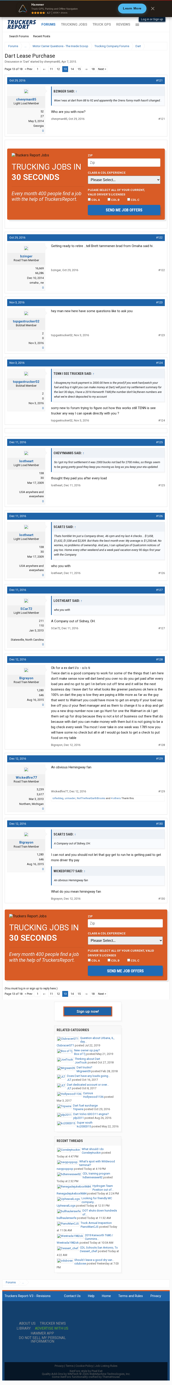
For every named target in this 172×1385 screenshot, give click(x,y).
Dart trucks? (84, 1067)
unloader (70, 798)
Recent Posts (41, 36)
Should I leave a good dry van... (94, 1260)
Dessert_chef (88, 1251)
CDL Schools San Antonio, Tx (99, 1247)
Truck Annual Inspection (96, 1223)
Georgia (38, 125)
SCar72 (26, 609)
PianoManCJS (90, 1226)
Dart (26, 61)
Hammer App (42, 1333)
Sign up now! (88, 1011)
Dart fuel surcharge (85, 1105)
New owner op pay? (87, 1050)
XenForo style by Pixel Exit (86, 1371)
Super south (84, 1122)
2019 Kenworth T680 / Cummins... (99, 1237)
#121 (159, 80)
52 (42, 111)
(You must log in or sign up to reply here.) (31, 988)
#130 (159, 823)
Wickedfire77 (26, 778)
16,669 (39, 268)
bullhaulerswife (66, 1218)
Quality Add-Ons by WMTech (86, 1374)
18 (93, 69)
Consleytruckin (91, 1152)
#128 (159, 659)
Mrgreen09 (83, 1071)
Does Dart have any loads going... (88, 1076)
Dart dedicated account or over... (88, 1084)
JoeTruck (81, 1062)
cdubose (80, 1263)
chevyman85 (52, 61)
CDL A (95, 200)
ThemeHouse (111, 1376)
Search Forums (19, 36)
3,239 (40, 789)
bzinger (26, 256)
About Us (27, 1323)
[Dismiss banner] (153, 8)
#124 (159, 362)
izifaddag (57, 798)
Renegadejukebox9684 (71, 1193)
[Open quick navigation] (161, 46)
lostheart (26, 461)
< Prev (28, 69)
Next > (102, 69)
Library (24, 1328)
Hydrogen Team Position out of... (103, 1187)
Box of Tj (80, 1054)
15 (79, 69)
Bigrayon (26, 678)
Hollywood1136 (93, 1096)
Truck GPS (101, 24)
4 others (116, 798)
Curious (88, 1093)
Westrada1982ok (68, 1242)
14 (72, 69)
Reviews (123, 24)
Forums (48, 24)
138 (41, 473)
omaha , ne (37, 282)
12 (58, 69)
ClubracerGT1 (65, 1045)
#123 (159, 302)
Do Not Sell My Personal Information (42, 1339)
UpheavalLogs (66, 1205)
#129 (159, 758)
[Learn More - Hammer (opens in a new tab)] (86, 8)
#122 (159, 237)
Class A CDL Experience (107, 172)
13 (65, 69)
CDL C (135, 200)
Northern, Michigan (31, 804)
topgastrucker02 (26, 321)
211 (41, 620)
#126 (159, 516)
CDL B (115, 200)
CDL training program (96, 1173)
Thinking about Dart (87, 1059)
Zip (90, 155)
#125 (159, 442)
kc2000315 (84, 1126)
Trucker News (53, 1323)
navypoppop (65, 1168)
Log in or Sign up (152, 19)
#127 (159, 590)
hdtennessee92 (93, 1177)
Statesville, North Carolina (27, 639)
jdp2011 (78, 1118)
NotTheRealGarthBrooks (91, 798)
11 (51, 69)
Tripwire (78, 1109)
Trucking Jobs (74, 24)
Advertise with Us (51, 1328)
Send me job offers (124, 210)
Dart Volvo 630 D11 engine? (91, 1114)
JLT (69, 1079)
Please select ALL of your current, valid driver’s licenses (116, 192)
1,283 (40, 690)
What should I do (93, 1149)
